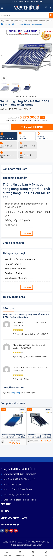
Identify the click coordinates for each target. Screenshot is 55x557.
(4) (25, 412)
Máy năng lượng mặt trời (11, 20)
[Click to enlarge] (4, 78)
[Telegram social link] (36, 96)
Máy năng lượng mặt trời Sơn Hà (38, 20)
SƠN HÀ (27, 109)
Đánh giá (38, 24)
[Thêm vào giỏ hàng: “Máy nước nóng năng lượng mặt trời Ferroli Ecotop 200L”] (2, 441)
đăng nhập (15, 392)
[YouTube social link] (11, 531)
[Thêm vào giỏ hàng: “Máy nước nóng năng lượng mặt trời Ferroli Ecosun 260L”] (28, 440)
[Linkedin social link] (33, 96)
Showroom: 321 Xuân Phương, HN (20, 474)
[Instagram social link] (7, 531)
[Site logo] (26, 7)
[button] (51, 55)
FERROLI (22, 410)
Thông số (7, 24)
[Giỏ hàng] (51, 7)
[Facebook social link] (23, 96)
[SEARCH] (51, 15)
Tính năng (18, 24)
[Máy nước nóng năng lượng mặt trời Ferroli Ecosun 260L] (39, 420)
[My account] (46, 7)
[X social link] (26, 96)
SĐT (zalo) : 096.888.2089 (17, 494)
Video (28, 24)
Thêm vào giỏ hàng (32, 127)
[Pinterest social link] (30, 96)
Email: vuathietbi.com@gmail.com (20, 499)
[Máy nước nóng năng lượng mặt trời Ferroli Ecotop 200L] (13, 420)
